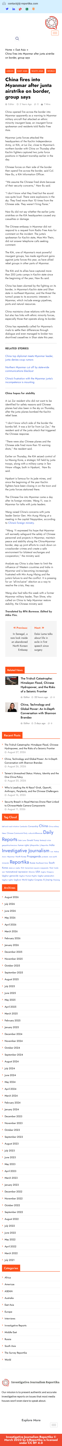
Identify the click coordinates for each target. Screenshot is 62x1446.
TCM (22, 868)
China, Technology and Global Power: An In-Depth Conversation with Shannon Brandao (38, 711)
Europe (8, 1312)
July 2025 (10, 986)
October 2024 (12, 1048)
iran (51, 851)
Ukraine (32, 872)
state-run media (14, 868)
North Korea (21, 856)
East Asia (22, 71)
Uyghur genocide (10, 875)
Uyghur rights (7, 879)
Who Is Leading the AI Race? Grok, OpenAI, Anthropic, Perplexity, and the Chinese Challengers (31, 789)
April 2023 (10, 1171)
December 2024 (13, 1034)
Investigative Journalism (25, 850)
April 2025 (10, 1007)
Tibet (51, 868)
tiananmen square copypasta (36, 868)
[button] (17, 38)
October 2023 (12, 1130)
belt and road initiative (10, 826)
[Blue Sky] (20, 9)
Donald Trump (33, 840)
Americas (9, 1284)
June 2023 (10, 1157)
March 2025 (11, 1013)
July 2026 (10, 904)
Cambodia (23, 826)
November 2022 (14, 1198)
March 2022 (11, 1253)
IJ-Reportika (34, 845)
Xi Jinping (47, 879)
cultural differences (35, 833)
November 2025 (13, 959)
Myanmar (11, 856)
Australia (9, 1298)
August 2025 (12, 979)
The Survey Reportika (16, 1353)
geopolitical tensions (9, 845)
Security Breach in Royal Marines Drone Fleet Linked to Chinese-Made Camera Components (32, 803)
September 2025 (14, 972)
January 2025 (12, 1027)
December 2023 (13, 1116)
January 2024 (12, 1109)
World (51, 71)
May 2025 (10, 1000)
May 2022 (10, 1239)
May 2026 (10, 917)
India (51, 845)
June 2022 (10, 1233)
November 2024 (14, 1041)
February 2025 (12, 1020)
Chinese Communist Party (17, 833)
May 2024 (10, 1082)
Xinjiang (56, 879)
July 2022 (10, 1226)
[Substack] (33, 9)
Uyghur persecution (46, 875)
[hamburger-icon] (55, 33)
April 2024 (10, 1089)
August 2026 (12, 897)
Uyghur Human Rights (28, 876)
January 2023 (12, 1185)
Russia (32, 862)
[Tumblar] (27, 9)
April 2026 (10, 924)
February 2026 (13, 938)
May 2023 (10, 1164)
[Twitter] (7, 9)
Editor (11, 104)
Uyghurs (17, 879)
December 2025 (13, 952)
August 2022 (12, 1219)
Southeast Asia (42, 863)
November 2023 (13, 1123)
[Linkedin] (14, 9)
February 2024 (13, 1102)
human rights (23, 845)
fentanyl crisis (45, 840)
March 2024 (11, 1096)
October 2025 (12, 965)
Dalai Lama (22, 840)
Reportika (19, 861)
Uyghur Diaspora (47, 872)
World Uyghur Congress (32, 879)
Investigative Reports (15, 1325)
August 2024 (12, 1061)
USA (38, 872)
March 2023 (11, 1178)
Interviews (10, 1318)
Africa (8, 1277)
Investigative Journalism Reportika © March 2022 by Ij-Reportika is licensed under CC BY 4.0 (31, 1440)
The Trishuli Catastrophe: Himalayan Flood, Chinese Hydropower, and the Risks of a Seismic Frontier (38, 684)
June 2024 (10, 1075)
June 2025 (10, 993)
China (43, 825)
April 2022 (10, 1246)
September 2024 (14, 1055)
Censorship (33, 826)
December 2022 (13, 1191)
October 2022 (12, 1205)
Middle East (11, 1332)
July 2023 (10, 1150)
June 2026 (10, 911)
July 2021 (10, 1260)
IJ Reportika (44, 845)
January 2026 (12, 945)
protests (45, 856)
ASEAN (9, 71)
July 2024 (10, 1068)
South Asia (37, 71)
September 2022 (14, 1212)
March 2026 (11, 931)
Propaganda (34, 856)
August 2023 (12, 1143)
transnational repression (17, 871)
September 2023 (14, 1137)
